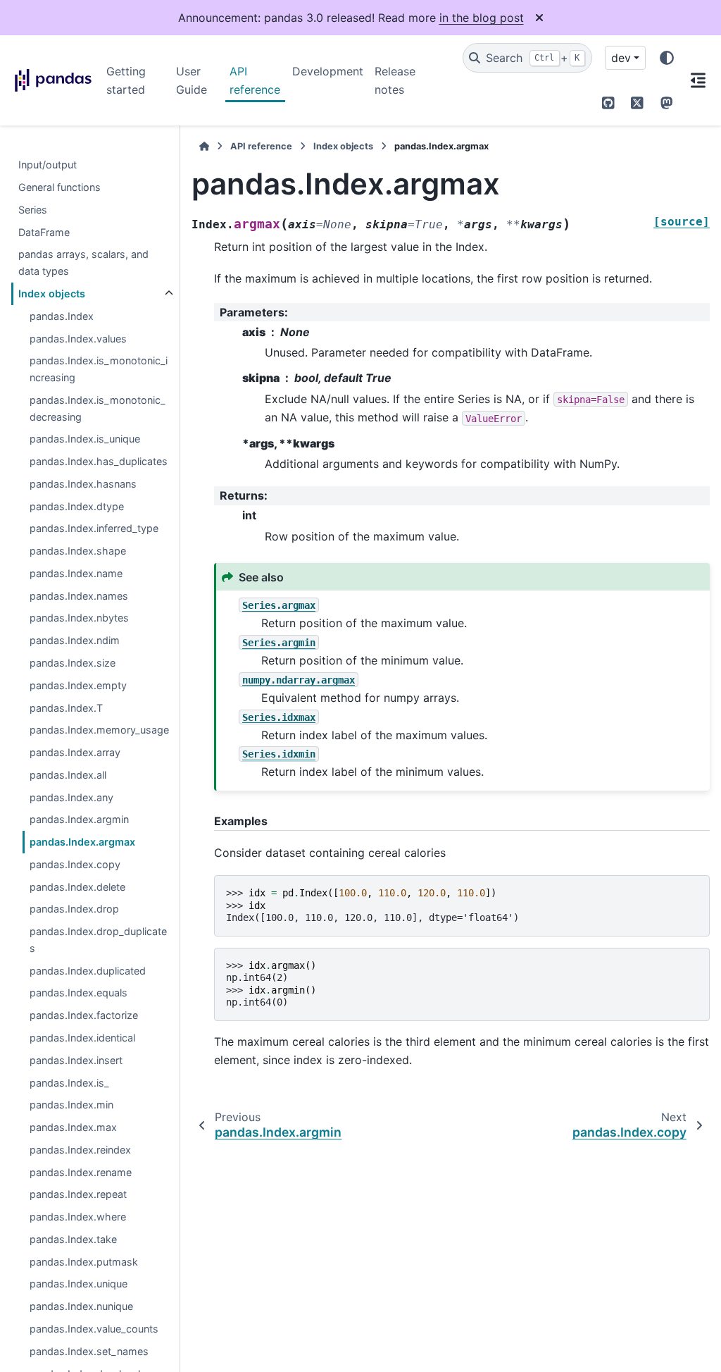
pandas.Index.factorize (84, 1015)
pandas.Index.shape (78, 551)
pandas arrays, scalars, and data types (83, 262)
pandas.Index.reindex (80, 1150)
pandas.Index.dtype (77, 506)
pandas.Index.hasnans (83, 484)
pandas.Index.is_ (69, 1083)
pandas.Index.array (75, 752)
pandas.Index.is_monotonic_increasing (99, 368)
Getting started (126, 80)
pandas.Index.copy (75, 864)
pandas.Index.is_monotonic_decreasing (97, 408)
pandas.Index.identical (82, 1038)
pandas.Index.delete (77, 887)
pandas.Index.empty (78, 685)
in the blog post (481, 18)
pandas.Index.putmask (84, 1262)
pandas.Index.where (78, 1217)
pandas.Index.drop (74, 909)
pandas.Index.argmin (79, 819)
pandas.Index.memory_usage (99, 730)
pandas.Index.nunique (81, 1306)
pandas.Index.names (79, 596)
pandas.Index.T (66, 708)
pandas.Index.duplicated (88, 971)
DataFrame (44, 232)
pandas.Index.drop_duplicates (98, 939)
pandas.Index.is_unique (85, 439)
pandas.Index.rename (81, 1172)
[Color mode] (666, 58)
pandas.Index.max (73, 1127)
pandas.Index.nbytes (79, 618)
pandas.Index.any (71, 797)
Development (327, 71)
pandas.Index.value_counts (94, 1329)
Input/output (47, 165)
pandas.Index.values (78, 339)
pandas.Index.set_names (89, 1351)
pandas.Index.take (73, 1239)
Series (32, 210)
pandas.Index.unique (78, 1284)
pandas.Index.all (68, 775)
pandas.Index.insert (76, 1060)
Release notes (395, 80)
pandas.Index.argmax (82, 842)
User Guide (191, 80)
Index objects (51, 293)
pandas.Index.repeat (78, 1194)
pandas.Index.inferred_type (94, 528)
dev (621, 58)
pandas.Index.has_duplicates (99, 461)
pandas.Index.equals (78, 993)
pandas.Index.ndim (75, 640)
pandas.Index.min (71, 1105)
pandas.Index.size (72, 663)
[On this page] (698, 80)
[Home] (204, 146)
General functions (59, 187)
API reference (255, 80)
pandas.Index (62, 316)
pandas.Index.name (76, 573)
